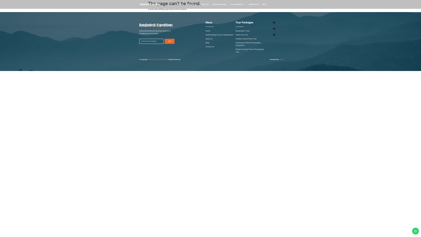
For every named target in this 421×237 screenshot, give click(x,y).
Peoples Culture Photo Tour (246, 39)
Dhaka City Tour (242, 35)
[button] (415, 231)
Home (180, 4)
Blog (264, 4)
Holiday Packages (220, 4)
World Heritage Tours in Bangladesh (219, 35)
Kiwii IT (281, 59)
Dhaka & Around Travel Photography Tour (250, 50)
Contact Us (210, 47)
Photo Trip (205, 4)
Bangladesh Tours (243, 31)
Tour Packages (236, 4)
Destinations (254, 4)
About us (190, 4)
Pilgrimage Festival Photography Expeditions (248, 44)
